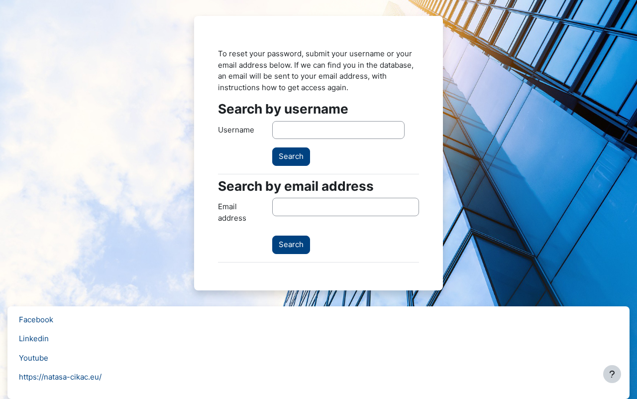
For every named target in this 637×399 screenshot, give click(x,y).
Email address (232, 212)
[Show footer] (612, 374)
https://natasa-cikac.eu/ (60, 377)
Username (236, 129)
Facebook (36, 319)
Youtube (33, 358)
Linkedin (34, 338)
